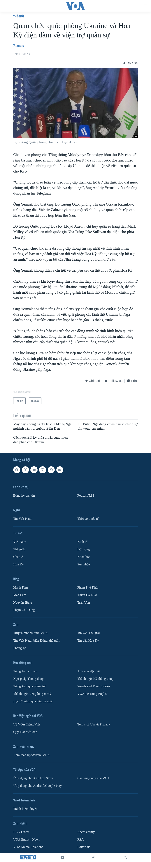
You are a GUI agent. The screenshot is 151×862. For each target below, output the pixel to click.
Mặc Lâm (19, 595)
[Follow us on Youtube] (33, 469)
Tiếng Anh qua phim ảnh (29, 686)
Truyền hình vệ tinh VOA (30, 633)
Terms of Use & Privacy (93, 724)
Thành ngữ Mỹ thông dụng (95, 679)
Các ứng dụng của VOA (93, 778)
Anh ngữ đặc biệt (89, 671)
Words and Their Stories (93, 686)
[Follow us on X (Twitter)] (25, 469)
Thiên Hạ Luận (87, 595)
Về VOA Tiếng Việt (26, 724)
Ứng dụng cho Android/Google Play (37, 786)
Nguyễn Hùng (22, 602)
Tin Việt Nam (22, 519)
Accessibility (86, 832)
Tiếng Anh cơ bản (25, 671)
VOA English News (26, 839)
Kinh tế (82, 542)
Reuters (18, 45)
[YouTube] (62, 857)
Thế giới (18, 16)
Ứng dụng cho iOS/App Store (33, 778)
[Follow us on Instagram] (42, 469)
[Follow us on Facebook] (16, 469)
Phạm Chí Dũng (24, 610)
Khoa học (83, 557)
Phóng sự (19, 648)
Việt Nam (19, 542)
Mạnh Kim (20, 587)
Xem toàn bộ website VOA (31, 755)
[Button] (130, 63)
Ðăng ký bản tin (24, 495)
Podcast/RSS (85, 495)
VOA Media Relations (28, 847)
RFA (80, 839)
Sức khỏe (83, 564)
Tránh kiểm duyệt (25, 809)
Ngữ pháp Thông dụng (28, 679)
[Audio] (93, 857)
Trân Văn (83, 602)
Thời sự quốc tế (88, 519)
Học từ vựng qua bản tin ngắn (33, 701)
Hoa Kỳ (18, 564)
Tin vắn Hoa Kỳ (88, 640)
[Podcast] (51, 469)
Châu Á (18, 557)
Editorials (83, 847)
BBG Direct (21, 832)
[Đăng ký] (59, 469)
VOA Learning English (92, 694)
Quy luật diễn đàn (25, 732)
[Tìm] (125, 857)
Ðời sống (83, 549)
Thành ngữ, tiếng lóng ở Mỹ (32, 694)
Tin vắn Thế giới (88, 633)
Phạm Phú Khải (87, 587)
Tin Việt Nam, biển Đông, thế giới (36, 640)
